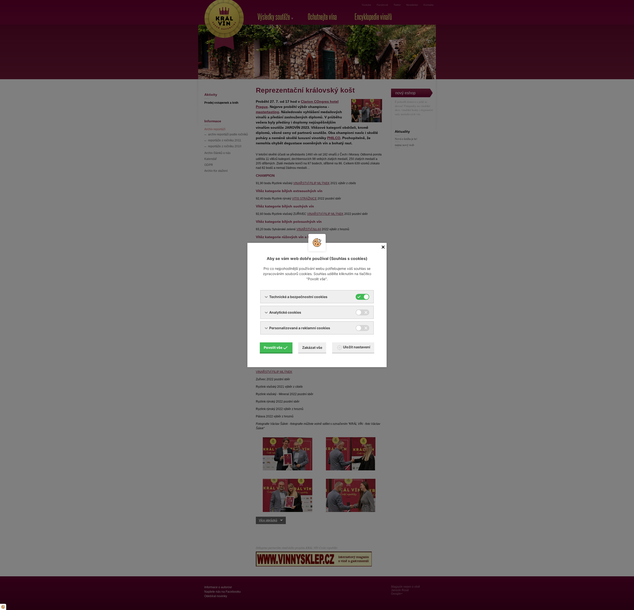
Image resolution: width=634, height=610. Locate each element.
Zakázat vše (312, 347)
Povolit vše (273, 347)
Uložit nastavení (356, 347)
